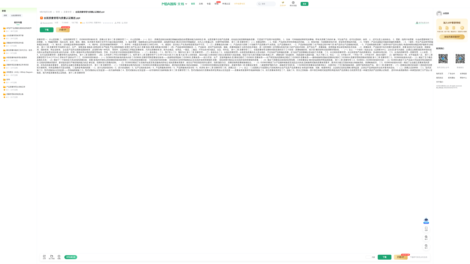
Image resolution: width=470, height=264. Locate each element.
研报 (216, 4)
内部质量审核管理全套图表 (16, 57)
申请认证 (226, 4)
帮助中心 (463, 78)
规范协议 (439, 78)
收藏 (59, 258)
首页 (193, 4)
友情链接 (463, 74)
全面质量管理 (16, 15)
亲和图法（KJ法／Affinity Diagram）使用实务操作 (20, 72)
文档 (201, 4)
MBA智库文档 (46, 12)
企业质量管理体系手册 (15, 35)
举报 (118, 23)
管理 (58, 12)
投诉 (126, 23)
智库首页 (439, 74)
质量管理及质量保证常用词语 (17, 65)
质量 (5, 15)
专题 (209, 4)
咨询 (8, 79)
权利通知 (451, 78)
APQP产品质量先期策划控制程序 (19, 28)
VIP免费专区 (239, 4)
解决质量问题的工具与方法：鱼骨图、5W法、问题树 (20, 50)
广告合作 (451, 74)
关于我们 (439, 82)
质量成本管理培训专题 (15, 43)
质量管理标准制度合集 (15, 94)
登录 (304, 4)
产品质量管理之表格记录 (15, 87)
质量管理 (67, 12)
